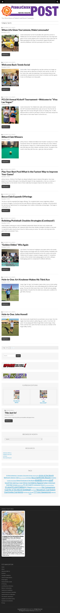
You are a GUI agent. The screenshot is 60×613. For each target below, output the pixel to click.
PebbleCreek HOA (7, 454)
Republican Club (42, 490)
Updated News (10, 410)
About (3, 569)
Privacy (3, 603)
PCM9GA (21, 487)
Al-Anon (8, 475)
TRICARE (31, 492)
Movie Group (20, 485)
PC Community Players (49, 485)
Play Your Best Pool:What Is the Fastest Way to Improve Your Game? (30, 173)
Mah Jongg (13, 485)
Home (3, 567)
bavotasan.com (37, 610)
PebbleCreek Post (29, 609)
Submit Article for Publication (8, 594)
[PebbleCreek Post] (30, 10)
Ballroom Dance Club (11, 478)
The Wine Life (26, 492)
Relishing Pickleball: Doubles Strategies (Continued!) (28, 220)
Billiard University (22, 477)
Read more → (5, 54)
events (38, 480)
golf (51, 480)
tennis (20, 492)
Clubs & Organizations (7, 577)
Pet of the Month (16, 489)
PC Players (28, 487)
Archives (5, 456)
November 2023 (7, 27)
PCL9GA (8, 487)
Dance (19, 480)
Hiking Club (27, 483)
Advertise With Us (7, 453)
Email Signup (5, 579)
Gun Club (19, 483)
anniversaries (36, 475)
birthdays (28, 478)
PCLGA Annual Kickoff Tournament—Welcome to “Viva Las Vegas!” (29, 100)
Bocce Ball (35, 477)
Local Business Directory (7, 586)
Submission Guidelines (7, 590)
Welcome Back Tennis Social (16, 64)
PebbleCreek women (37, 487)
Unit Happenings (44, 492)
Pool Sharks (33, 490)
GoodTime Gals (10, 483)
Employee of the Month (28, 480)
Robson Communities (7, 588)
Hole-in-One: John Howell (14, 314)
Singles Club (13, 492)
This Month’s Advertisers (7, 596)
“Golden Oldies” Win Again (15, 244)
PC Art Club (27, 485)
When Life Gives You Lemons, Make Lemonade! (25, 30)
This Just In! (11, 412)
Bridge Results (45, 477)
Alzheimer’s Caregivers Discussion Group (21, 475)
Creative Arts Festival (11, 480)
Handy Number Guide (7, 581)
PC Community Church (38, 485)
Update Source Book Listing (8, 598)
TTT (35, 492)
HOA (32, 483)
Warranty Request (7, 457)
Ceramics (53, 478)
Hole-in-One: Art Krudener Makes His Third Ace (26, 279)
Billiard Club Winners (12, 137)
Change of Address (6, 575)
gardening (45, 480)
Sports (13, 27)
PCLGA (14, 487)
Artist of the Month (46, 475)
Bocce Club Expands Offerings (17, 196)
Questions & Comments (7, 600)
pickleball (27, 489)
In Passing (39, 483)
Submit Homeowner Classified (9, 592)
